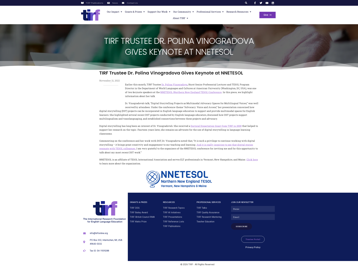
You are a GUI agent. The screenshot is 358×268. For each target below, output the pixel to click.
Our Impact (113, 11)
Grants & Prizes (133, 11)
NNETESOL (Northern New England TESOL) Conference (191, 92)
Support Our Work (158, 11)
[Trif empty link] (255, 3)
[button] (246, 3)
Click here (252, 159)
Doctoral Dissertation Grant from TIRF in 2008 (216, 125)
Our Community (182, 11)
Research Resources (237, 11)
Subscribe (241, 226)
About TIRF (179, 18)
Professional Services (209, 11)
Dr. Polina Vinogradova (174, 84)
